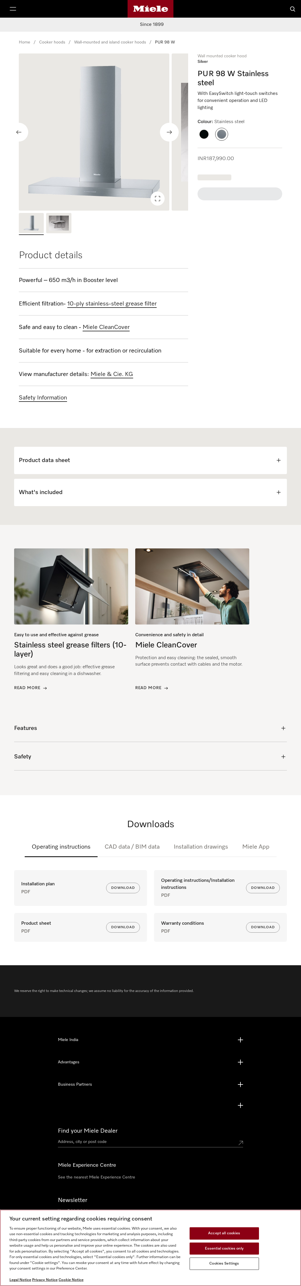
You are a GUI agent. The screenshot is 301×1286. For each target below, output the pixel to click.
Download (123, 888)
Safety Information (43, 398)
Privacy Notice (45, 1280)
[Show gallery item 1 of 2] (31, 224)
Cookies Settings (224, 1263)
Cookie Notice (70, 1280)
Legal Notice (20, 1280)
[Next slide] (169, 132)
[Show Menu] (12, 8)
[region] (103, 132)
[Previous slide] (18, 132)
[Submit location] (240, 1143)
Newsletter (72, 1200)
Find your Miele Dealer (88, 1131)
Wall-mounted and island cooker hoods (110, 42)
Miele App (256, 847)
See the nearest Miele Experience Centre (96, 1177)
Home (24, 42)
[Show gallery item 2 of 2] (58, 224)
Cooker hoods (52, 42)
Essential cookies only (224, 1248)
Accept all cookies (224, 1233)
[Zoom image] (157, 199)
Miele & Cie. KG (112, 374)
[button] (204, 134)
